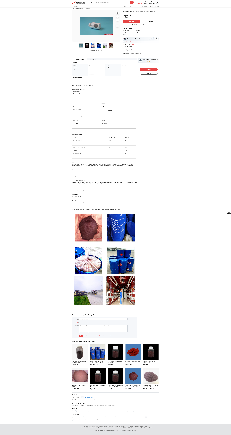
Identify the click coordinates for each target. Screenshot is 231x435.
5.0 (144, 61)
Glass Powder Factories (88, 416)
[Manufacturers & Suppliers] (78, 2)
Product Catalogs (89, 397)
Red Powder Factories (110, 416)
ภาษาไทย (135, 427)
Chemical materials (75, 399)
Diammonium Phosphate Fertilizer (113, 411)
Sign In (124, 53)
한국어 (125, 427)
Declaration (128, 430)
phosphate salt (96, 399)
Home (73, 8)
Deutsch (113, 427)
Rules (158, 6)
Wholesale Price (117, 426)
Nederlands (118, 427)
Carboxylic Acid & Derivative (82, 411)
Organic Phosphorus (151, 416)
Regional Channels (130, 426)
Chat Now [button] (151, 21)
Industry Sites (123, 426)
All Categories (76, 6)
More (73, 422)
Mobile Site (141, 426)
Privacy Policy (133, 430)
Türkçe (139, 427)
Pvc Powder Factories (100, 416)
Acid (74, 411)
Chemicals (77, 8)
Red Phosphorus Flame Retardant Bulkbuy (91, 419)
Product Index (136, 426)
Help (137, 6)
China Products (92, 426)
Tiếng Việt (143, 427)
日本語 (129, 427)
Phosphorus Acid (120, 416)
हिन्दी (131, 427)
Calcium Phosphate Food (99, 411)
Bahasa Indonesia (149, 427)
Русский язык (105, 427)
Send (81, 335)
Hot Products (86, 426)
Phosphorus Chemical (130, 416)
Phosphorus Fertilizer (77, 419)
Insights (146, 426)
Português (95, 427)
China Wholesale (110, 426)
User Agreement (122, 430)
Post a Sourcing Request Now (105, 335)
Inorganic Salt (82, 8)
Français (99, 427)
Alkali (91, 411)
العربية (122, 427)
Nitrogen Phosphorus (141, 416)
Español (91, 427)
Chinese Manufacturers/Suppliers (101, 426)
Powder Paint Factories (77, 416)
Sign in (157, 3)
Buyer (131, 6)
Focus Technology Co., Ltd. (107, 430)
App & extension (144, 6)
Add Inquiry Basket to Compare (96, 50)
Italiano (109, 427)
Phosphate (88, 8)
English (87, 427)
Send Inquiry (131, 21)
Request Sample (143, 24)
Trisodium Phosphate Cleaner (127, 411)
